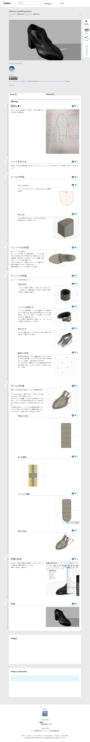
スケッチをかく (24, 185)
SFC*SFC (40, 737)
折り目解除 (22, 457)
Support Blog (64, 735)
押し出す (21, 215)
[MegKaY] (12, 69)
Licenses (56, 735)
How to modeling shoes (15, 81)
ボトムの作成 (17, 386)
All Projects (48, 4)
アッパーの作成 (18, 276)
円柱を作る (22, 284)
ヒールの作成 (17, 177)
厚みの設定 (22, 531)
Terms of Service (38, 735)
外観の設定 (16, 559)
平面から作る (23, 416)
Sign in (62, 3)
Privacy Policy (49, 735)
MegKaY (25, 81)
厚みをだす (22, 329)
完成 (13, 604)
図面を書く (16, 106)
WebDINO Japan (50, 737)
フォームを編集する (26, 307)
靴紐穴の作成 (23, 353)
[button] (48, 259)
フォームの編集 (24, 494)
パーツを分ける (19, 162)
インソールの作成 (20, 248)
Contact (29, 735)
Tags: (10, 16)
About (23, 735)
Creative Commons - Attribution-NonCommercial (52, 81)
